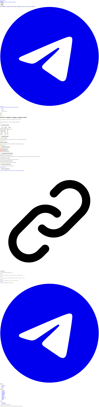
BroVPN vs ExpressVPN (9, 170)
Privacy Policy (3, 402)
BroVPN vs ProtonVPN (21, 170)
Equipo (3, 398)
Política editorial (4, 397)
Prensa (2, 399)
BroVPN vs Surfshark (15, 170)
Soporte (3, 395)
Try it (1, 123)
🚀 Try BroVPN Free (3, 167)
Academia (3, 390)
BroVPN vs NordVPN (3, 170)
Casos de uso (3, 392)
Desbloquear (3, 393)
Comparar (3, 391)
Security (3, 387)
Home (2, 108)
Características (3, 385)
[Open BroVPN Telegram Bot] (49, 382)
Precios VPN (3, 394)
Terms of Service (4, 403)
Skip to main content (2, 0)
